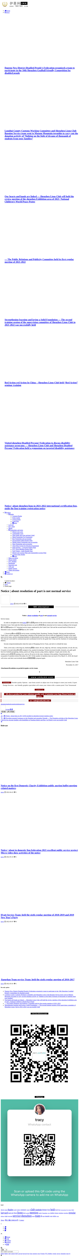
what (54, 1216)
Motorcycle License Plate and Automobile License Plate (29, 553)
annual (6, 1210)
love (24, 1213)
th (41, 1216)
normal (49, 615)
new (49, 1213)
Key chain (11, 526)
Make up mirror (13, 558)
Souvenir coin (12, 565)
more (15, 523)
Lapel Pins (15, 521)
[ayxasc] (5, 604)
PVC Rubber (12, 561)
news (6, 584)
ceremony (23, 1210)
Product (8, 512)
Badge (12, 514)
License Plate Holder (18, 554)
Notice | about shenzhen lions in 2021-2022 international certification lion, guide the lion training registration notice (41, 507)
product (66, 1213)
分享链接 (11, 711)
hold (56, 1210)
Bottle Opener (12, 568)
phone (56, 1213)
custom (38, 1209)
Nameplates (44, 1213)
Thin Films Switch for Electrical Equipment (25, 546)
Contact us (9, 574)
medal (27, 1213)
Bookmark (11, 563)
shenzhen (26, 1215)
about (29, 615)
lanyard (4, 1212)
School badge (16, 519)
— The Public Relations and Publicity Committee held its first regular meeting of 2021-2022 (33, 1003)
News (8, 12)
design (44, 1210)
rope (6, 1216)
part (41, 615)
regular (72, 1212)
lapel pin (10, 1213)
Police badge (16, 518)
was (51, 1216)
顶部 (7, 1244)
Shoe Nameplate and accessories (22, 544)
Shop (8, 572)
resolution (35, 615)
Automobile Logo (17, 533)
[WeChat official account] (5, 1229)
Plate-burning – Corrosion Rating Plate (24, 547)
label (72, 1210)
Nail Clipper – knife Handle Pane (22, 551)
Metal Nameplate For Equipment (22, 537)
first (48, 1210)
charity (28, 1210)
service (54, 615)
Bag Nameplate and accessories (22, 539)
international (64, 1209)
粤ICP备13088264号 (11, 1220)
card (15, 1210)
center (18, 1210)
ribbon (2, 1216)
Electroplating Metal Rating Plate (22, 540)
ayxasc (9, 709)
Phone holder (12, 560)
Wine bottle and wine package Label (23, 535)
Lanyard (11, 525)
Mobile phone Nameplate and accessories (24, 542)
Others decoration (13, 570)
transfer (47, 1216)
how (59, 1210)
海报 (4, 711)
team (37, 1215)
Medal (10, 528)
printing (61, 1213)
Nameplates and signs (16, 530)
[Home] (5, 1227)
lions (20, 1212)
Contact (21, 1220)
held (52, 1209)
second (10, 1216)
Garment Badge (17, 516)
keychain (69, 1209)
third (44, 1216)
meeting (34, 1212)
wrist (57, 1216)
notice (24, 622)
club (32, 1209)
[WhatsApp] (5, 1230)
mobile (40, 1213)
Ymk (7, 1239)
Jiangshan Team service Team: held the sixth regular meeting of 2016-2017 (37, 979)
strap (33, 1216)
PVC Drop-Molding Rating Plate (22, 549)
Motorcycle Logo (17, 532)
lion (15, 1213)
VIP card (11, 567)
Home (8, 11)
